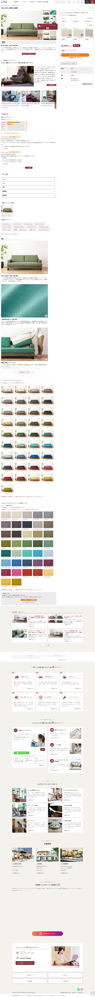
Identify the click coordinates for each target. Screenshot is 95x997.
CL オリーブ (15, 586)
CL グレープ (36, 567)
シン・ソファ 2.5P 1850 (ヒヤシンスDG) (11, 159)
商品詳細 (4, 195)
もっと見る (47, 645)
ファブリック (8, 5)
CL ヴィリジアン (6, 557)
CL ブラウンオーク (6, 538)
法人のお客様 (45, 1)
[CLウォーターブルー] (20, 455)
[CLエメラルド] (34, 444)
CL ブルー (26, 567)
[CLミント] (20, 444)
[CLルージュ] (7, 477)
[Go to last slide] (3, 25)
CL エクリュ (15, 519)
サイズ (3, 179)
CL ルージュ (26, 576)
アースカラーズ (6, 223)
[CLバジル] (7, 422)
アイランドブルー (40, 223)
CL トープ (26, 519)
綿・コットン (24, 229)
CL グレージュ (47, 528)
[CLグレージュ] (20, 411)
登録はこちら (54, 754)
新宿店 (9, 138)
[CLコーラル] (20, 477)
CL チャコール (16, 528)
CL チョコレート (16, 538)
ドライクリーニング (44, 229)
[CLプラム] (34, 466)
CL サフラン (5, 586)
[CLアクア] (7, 455)
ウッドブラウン (17, 223)
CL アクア (47, 557)
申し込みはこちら (55, 737)
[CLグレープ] (7, 466)
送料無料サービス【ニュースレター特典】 (57, 995)
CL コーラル (36, 576)
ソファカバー (15, 5)
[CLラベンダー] (20, 466)
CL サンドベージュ (37, 528)
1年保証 (72, 75)
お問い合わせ (80, 992)
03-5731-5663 (25, 958)
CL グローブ (36, 538)
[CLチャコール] (34, 400)
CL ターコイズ (37, 557)
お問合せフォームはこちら (26, 963)
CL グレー (47, 519)
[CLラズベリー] (47, 466)
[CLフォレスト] (47, 433)
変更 (72, 68)
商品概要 (4, 191)
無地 (16, 229)
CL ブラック (26, 528)
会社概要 (29, 981)
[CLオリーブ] (7, 488)
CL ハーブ (47, 538)
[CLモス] (47, 422)
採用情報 (65, 981)
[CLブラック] (47, 400)
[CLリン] (20, 433)
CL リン (25, 548)
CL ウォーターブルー (6, 567)
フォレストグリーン (19, 226)
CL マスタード (47, 576)
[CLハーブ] (34, 422)
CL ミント (15, 557)
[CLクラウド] (47, 389)
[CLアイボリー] (7, 389)
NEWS (13, 995)
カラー (3, 183)
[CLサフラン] (47, 477)
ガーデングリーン (32, 226)
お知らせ (65, 975)
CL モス (4, 548)
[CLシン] (34, 433)
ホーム (2, 5)
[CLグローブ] (20, 422)
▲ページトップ (62, 659)
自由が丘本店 (16, 863)
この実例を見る (51, 85)
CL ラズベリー (16, 576)
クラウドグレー (28, 223)
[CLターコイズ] (47, 444)
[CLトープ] (34, 389)
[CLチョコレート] (47, 411)
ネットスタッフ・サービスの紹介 (72, 967)
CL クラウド (36, 519)
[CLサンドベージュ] (7, 411)
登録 (43, 749)
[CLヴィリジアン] (7, 444)
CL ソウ (14, 548)
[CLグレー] (7, 400)
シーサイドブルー (7, 226)
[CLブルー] (47, 455)
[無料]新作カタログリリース (20, 995)
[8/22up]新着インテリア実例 (31, 995)
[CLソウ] (7, 433)
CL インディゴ (16, 567)
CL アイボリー (5, 519)
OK (47, 28)
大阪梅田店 (64, 863)
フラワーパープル (44, 226)
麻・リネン (33, 229)
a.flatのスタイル (33, 1)
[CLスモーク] (20, 400)
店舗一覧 (39, 1)
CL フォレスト (47, 548)
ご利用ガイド (29, 975)
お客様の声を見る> (72, 15)
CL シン (35, 548)
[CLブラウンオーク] (34, 411)
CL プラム (4, 576)
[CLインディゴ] (34, 455)
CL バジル (26, 538)
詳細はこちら (30, 688)
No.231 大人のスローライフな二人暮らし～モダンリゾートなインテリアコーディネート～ (11, 105)
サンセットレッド (7, 229)
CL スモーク (5, 528)
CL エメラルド (26, 557)
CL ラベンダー (47, 567)
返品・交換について (75, 78)
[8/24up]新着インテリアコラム (43, 995)
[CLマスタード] (34, 477)
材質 (3, 187)
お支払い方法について (75, 80)
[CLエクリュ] (20, 389)
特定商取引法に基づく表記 (65, 992)
